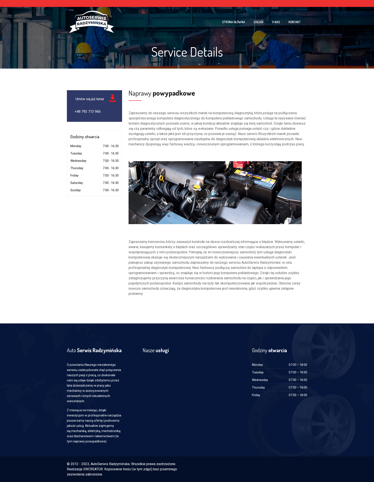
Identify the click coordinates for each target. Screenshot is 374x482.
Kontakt (295, 22)
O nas (276, 22)
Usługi (258, 22)
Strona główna (233, 22)
